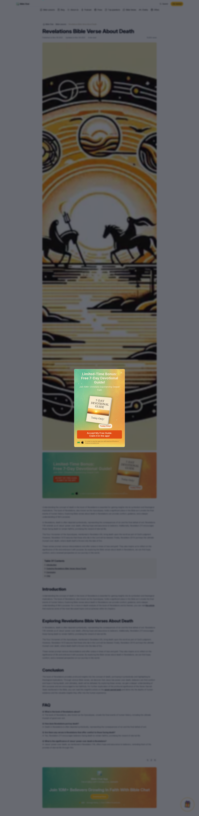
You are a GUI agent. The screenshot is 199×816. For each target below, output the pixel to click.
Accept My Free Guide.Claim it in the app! (99, 434)
